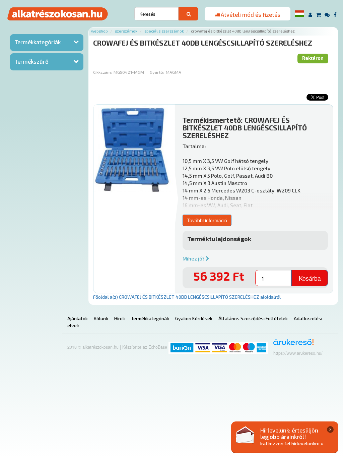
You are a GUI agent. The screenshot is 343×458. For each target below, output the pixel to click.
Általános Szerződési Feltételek (253, 318)
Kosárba (310, 278)
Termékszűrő (32, 61)
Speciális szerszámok (164, 31)
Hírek (119, 318)
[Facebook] (335, 14)
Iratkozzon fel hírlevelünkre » (291, 443)
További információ (207, 220)
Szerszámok (126, 31)
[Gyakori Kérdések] (327, 14)
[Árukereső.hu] (291, 344)
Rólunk (101, 318)
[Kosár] (318, 14)
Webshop (99, 31)
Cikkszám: (102, 72)
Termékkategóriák (38, 42)
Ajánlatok (77, 318)
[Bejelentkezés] (310, 14)
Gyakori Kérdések (193, 318)
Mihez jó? (194, 258)
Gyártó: (157, 72)
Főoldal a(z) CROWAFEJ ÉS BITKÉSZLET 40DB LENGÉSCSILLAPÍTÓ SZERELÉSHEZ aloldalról (187, 297)
